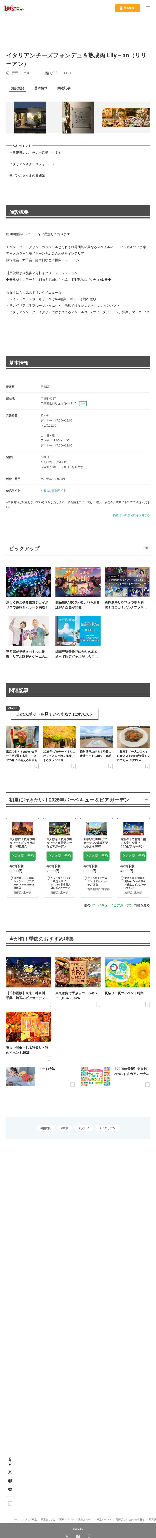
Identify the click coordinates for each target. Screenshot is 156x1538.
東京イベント (104, 1519)
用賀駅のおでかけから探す (130, 1519)
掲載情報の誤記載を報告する (131, 515)
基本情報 (19, 362)
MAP (83, 403)
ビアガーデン (123, 905)
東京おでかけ (85, 1519)
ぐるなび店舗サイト (53, 490)
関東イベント (67, 1519)
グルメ (85, 1128)
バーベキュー (101, 905)
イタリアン (108, 1128)
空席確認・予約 (22, 856)
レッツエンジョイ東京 (24, 1519)
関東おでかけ (48, 1519)
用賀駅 (46, 1128)
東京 (65, 1128)
